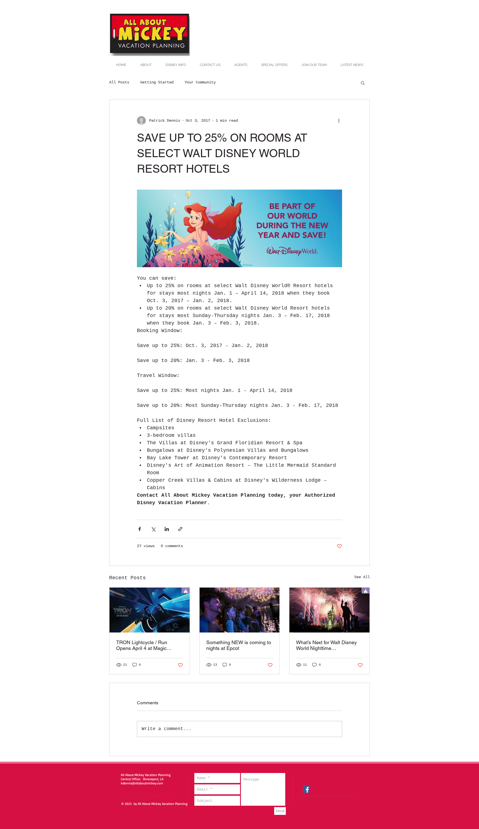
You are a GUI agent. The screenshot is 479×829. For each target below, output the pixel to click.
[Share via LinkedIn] (166, 529)
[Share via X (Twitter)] (153, 529)
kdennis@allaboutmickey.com (142, 783)
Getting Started (157, 82)
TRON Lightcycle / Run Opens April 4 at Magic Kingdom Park (141, 645)
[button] (362, 82)
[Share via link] (180, 529)
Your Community (200, 82)
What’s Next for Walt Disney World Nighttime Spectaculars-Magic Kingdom (328, 645)
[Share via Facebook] (139, 529)
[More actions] (338, 120)
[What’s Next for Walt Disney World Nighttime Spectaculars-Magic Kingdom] (329, 610)
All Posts (119, 82)
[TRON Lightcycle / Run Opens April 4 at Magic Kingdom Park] (149, 610)
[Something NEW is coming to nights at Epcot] (240, 610)
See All (362, 577)
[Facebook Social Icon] (306, 789)
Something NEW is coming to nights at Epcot (238, 645)
